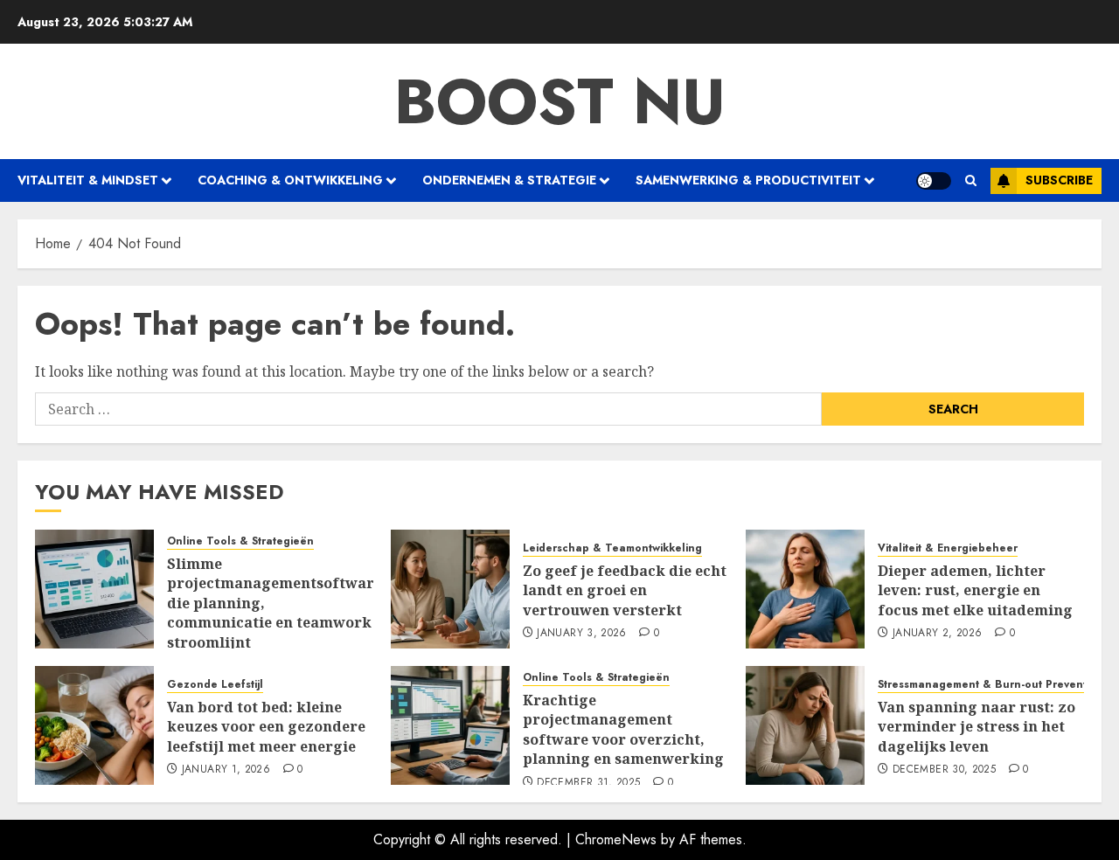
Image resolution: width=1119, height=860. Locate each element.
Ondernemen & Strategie (509, 180)
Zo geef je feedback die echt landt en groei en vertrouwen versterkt (624, 590)
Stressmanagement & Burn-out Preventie (987, 684)
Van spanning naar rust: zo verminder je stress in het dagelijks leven (976, 726)
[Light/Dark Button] (933, 181)
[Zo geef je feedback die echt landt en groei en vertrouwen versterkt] (450, 589)
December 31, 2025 (588, 783)
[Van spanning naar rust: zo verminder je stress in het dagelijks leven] (805, 725)
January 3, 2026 (581, 634)
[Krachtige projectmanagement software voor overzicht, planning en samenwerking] (450, 725)
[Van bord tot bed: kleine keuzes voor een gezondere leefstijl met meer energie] (94, 725)
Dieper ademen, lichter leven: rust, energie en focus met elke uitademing (975, 590)
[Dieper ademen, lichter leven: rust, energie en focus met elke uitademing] (805, 589)
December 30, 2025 (944, 770)
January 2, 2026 (937, 634)
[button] (971, 180)
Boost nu (560, 101)
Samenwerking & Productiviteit (748, 180)
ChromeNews (616, 839)
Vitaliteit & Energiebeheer (948, 548)
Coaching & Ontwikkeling (290, 180)
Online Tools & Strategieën (240, 541)
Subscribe (1059, 180)
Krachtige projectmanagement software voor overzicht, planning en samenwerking (623, 729)
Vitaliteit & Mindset (87, 180)
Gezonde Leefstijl (215, 684)
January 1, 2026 (226, 770)
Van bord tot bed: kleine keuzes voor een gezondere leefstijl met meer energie (266, 726)
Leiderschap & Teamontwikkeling (612, 548)
